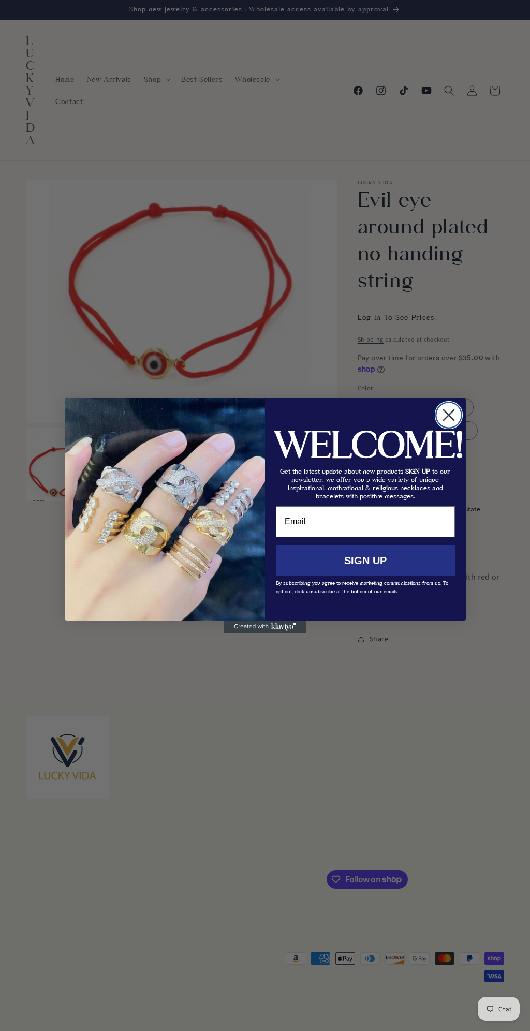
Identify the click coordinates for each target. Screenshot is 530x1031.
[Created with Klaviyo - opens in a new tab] (265, 627)
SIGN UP (365, 560)
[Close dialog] (449, 415)
